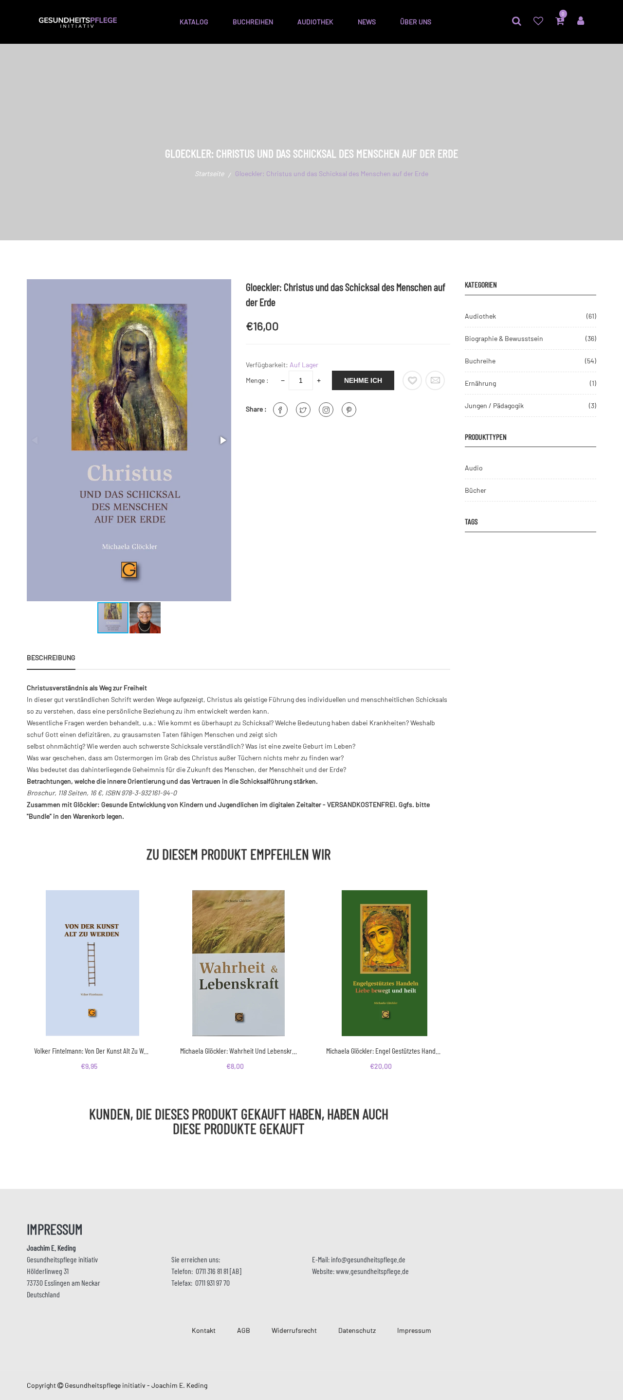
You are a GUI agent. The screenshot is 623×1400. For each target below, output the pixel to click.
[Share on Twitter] (303, 409)
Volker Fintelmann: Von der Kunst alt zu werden (92, 1050)
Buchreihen (253, 22)
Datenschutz (357, 1330)
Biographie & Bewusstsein (504, 338)
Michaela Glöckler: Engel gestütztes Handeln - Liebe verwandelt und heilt (384, 1050)
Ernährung (480, 383)
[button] (222, 440)
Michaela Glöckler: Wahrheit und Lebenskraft (238, 1050)
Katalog (194, 22)
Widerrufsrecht (294, 1330)
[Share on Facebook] (280, 409)
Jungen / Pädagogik (494, 405)
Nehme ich (363, 380)
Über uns (415, 22)
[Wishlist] (412, 380)
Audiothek (315, 22)
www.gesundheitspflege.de (372, 1270)
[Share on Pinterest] (349, 409)
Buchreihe (480, 361)
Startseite (209, 173)
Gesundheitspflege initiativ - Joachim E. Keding (136, 1385)
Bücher (475, 490)
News (367, 22)
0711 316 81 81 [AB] (218, 1270)
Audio (474, 468)
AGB (243, 1330)
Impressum (414, 1330)
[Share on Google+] (326, 409)
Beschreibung (51, 657)
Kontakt (204, 1330)
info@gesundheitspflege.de (368, 1259)
